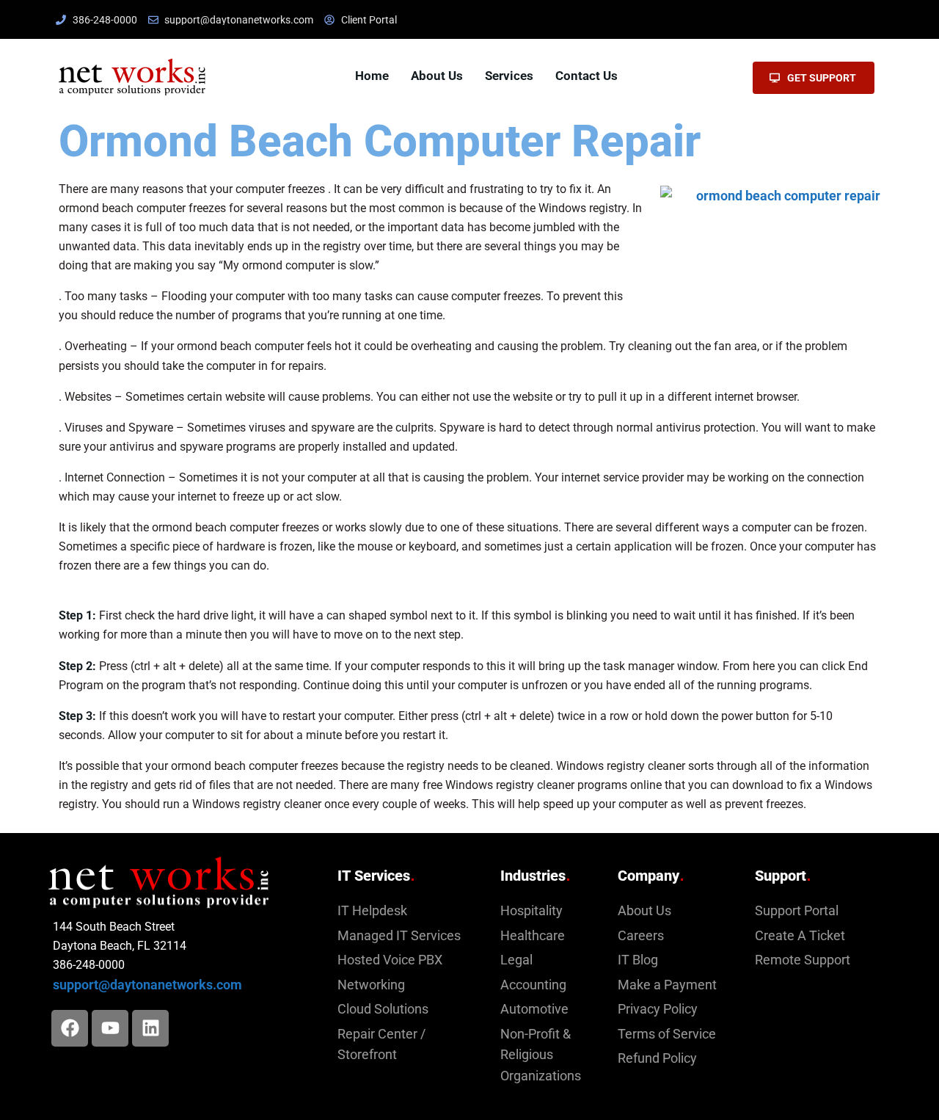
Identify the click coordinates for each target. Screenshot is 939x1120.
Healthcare (532, 935)
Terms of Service (667, 1034)
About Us (437, 75)
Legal (516, 960)
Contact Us (586, 75)
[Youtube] (110, 1028)
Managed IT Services (399, 935)
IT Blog (638, 960)
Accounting (533, 985)
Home (372, 75)
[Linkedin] (150, 1028)
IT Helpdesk (372, 910)
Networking (371, 985)
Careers (641, 935)
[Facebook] (69, 1028)
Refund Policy (657, 1058)
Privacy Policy (658, 1009)
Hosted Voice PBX (389, 960)
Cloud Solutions (382, 1009)
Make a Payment (667, 985)
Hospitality (531, 910)
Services (509, 75)
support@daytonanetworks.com (147, 985)
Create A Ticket (800, 935)
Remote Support (802, 960)
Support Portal (796, 910)
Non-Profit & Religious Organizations (540, 1055)
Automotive (534, 1009)
